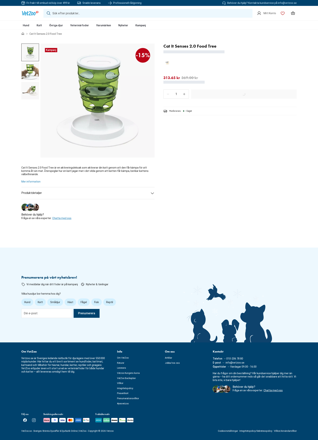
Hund (26, 25)
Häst (70, 302)
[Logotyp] (30, 13)
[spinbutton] (176, 94)
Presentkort (122, 393)
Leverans (121, 368)
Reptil (109, 302)
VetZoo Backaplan (126, 378)
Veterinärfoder (79, 25)
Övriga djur (56, 25)
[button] (168, 94)
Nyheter (123, 25)
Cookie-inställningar (228, 431)
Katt (39, 25)
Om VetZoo (123, 358)
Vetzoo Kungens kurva (128, 373)
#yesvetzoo (123, 403)
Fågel (84, 302)
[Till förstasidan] (22, 33)
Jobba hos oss (172, 363)
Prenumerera (86, 313)
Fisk (96, 302)
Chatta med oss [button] (61, 218)
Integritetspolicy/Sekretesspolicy (255, 431)
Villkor (120, 383)
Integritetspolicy (125, 388)
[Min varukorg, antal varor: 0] (293, 13)
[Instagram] (34, 420)
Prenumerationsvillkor (128, 398)
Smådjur (55, 302)
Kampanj (140, 25)
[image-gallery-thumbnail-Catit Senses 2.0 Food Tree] (30, 52)
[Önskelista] (282, 13)
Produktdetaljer (31, 193)
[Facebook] (25, 420)
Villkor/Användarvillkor (285, 431)
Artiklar (168, 358)
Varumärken (103, 25)
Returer (120, 363)
